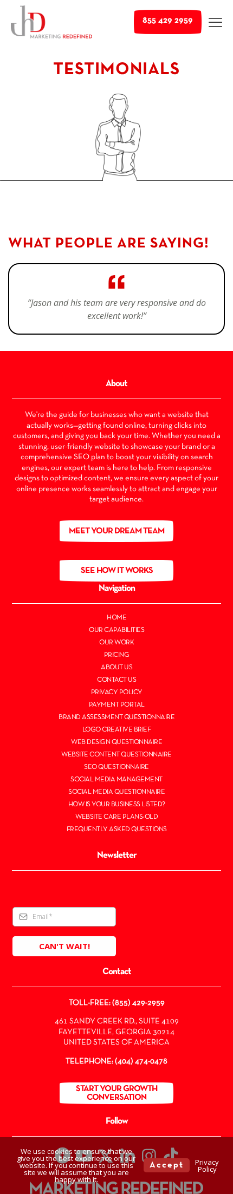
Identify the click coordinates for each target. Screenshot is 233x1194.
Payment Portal (117, 705)
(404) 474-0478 (141, 1061)
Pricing (117, 655)
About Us (116, 667)
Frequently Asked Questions (117, 829)
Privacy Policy (117, 692)
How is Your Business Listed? (116, 804)
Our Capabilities (116, 630)
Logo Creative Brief (116, 730)
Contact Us (116, 680)
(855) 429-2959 (138, 1003)
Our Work (116, 643)
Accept (167, 1165)
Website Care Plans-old (116, 817)
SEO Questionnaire (116, 767)
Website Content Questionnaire (116, 755)
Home (116, 618)
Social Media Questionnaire (116, 792)
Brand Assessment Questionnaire (116, 717)
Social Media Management (116, 780)
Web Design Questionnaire (116, 742)
